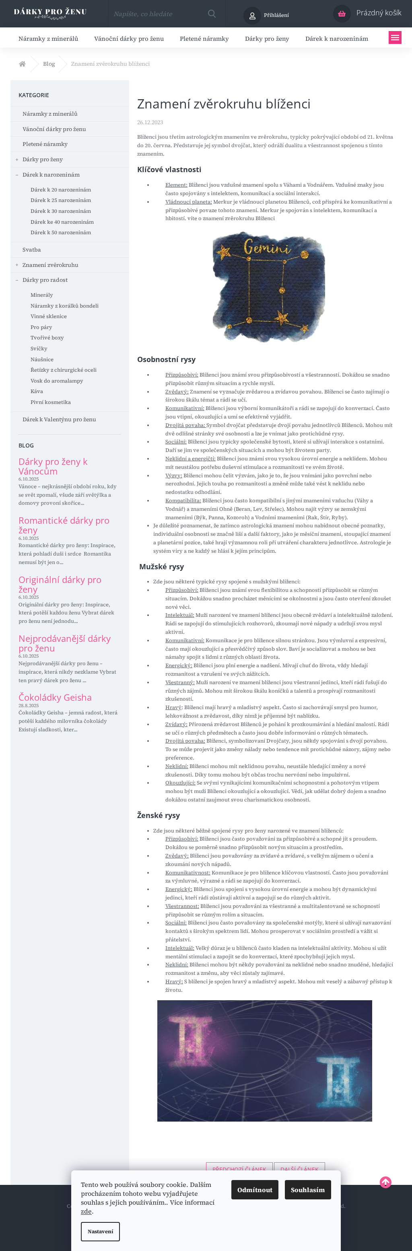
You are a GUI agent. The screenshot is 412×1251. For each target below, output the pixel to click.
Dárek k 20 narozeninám (61, 189)
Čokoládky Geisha (55, 697)
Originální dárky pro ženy (60, 584)
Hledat (212, 13)
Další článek (299, 1169)
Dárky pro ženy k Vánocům (53, 466)
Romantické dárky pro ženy (64, 525)
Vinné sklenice (49, 316)
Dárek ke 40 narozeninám (62, 222)
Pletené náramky (45, 144)
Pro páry (41, 327)
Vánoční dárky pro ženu (54, 129)
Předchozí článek (239, 1169)
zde (86, 1211)
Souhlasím (308, 1189)
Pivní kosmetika (51, 402)
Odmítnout (254, 1189)
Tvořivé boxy (47, 337)
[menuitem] (48, 37)
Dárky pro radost (45, 280)
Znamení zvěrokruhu (50, 265)
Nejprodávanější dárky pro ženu (65, 643)
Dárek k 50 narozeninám (61, 232)
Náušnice (42, 359)
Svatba (32, 250)
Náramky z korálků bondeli (65, 305)
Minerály (42, 294)
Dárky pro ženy (43, 159)
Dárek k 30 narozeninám (61, 211)
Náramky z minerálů (50, 114)
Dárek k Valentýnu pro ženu (59, 419)
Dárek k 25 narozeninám (61, 200)
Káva (37, 391)
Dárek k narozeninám (51, 175)
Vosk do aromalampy (57, 380)
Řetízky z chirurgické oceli (64, 369)
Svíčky (39, 348)
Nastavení (100, 1231)
